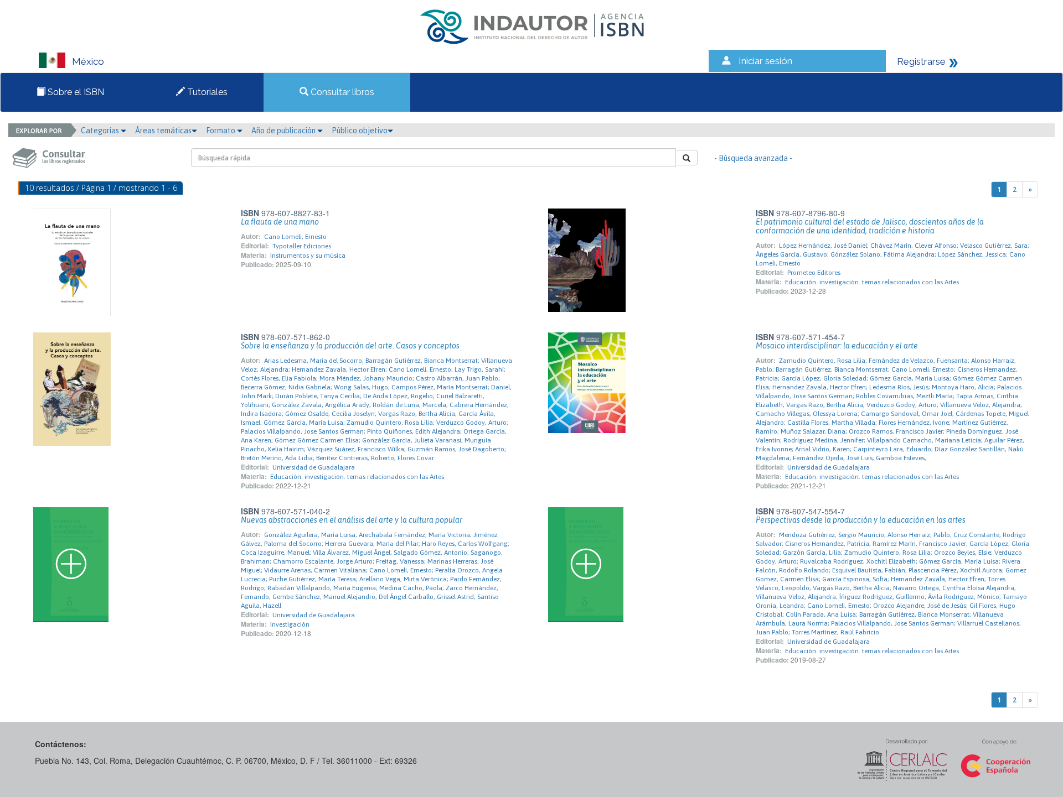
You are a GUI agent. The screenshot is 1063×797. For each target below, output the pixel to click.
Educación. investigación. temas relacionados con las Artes (872, 282)
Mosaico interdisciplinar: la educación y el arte (837, 345)
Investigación (289, 624)
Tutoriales (206, 92)
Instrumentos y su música (307, 255)
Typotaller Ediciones (301, 246)
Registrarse (921, 61)
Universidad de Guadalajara (313, 467)
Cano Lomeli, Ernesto (295, 237)
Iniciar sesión (765, 60)
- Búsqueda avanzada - (753, 158)
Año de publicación (284, 130)
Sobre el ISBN (74, 92)
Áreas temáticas (163, 130)
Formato (221, 130)
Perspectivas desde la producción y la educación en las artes (861, 519)
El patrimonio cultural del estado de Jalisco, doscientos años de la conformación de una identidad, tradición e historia (870, 226)
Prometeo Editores (813, 273)
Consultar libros (341, 92)
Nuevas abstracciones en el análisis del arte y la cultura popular (351, 519)
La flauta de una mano (280, 221)
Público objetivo (360, 130)
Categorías (101, 130)
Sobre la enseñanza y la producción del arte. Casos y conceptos (350, 345)
